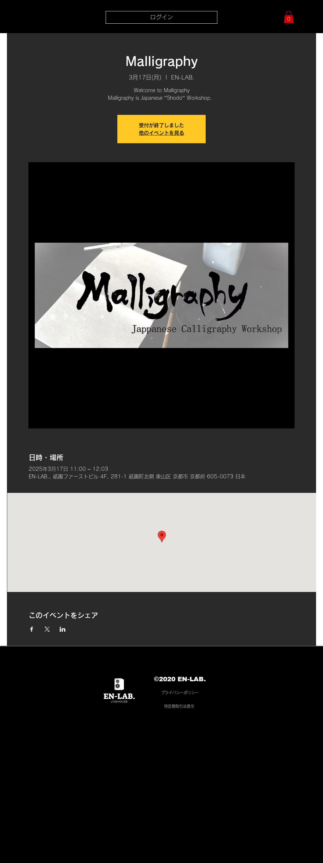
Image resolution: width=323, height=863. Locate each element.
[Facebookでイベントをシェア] (32, 629)
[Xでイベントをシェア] (47, 629)
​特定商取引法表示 (179, 706)
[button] (289, 17)
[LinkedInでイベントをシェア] (63, 629)
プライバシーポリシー (180, 693)
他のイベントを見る (161, 132)
